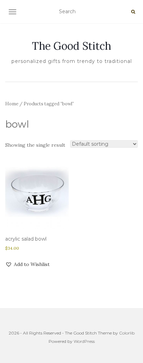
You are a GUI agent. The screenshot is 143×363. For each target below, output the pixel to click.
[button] (27, 264)
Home (11, 104)
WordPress (84, 341)
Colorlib (127, 333)
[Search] (133, 12)
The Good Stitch (71, 46)
